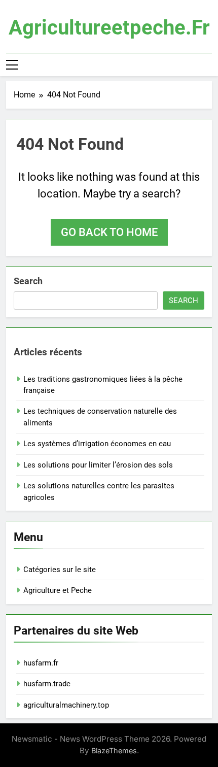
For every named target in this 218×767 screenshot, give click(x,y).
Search (28, 281)
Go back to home (109, 232)
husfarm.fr (40, 663)
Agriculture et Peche (57, 590)
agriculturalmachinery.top (66, 705)
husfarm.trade (46, 683)
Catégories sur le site (59, 569)
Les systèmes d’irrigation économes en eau (97, 443)
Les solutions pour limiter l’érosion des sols (98, 465)
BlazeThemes (114, 750)
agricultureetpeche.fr (109, 28)
